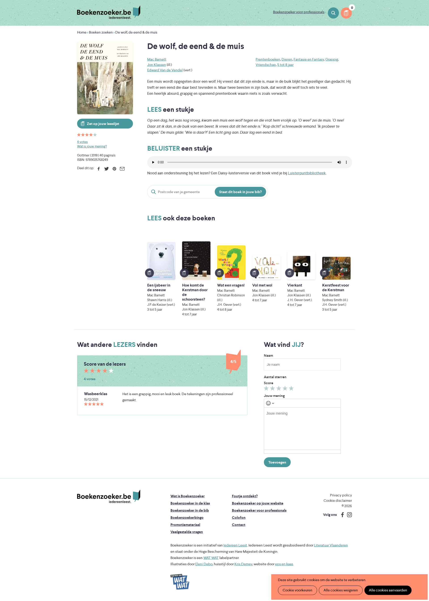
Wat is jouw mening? (92, 146)
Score (268, 383)
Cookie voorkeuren (297, 590)
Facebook (99, 168)
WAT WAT (211, 557)
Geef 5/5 (292, 389)
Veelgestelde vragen (186, 531)
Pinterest (114, 168)
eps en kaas (284, 564)
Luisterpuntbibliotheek (307, 173)
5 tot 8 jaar (285, 64)
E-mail (122, 168)
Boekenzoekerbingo (187, 517)
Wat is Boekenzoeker (187, 496)
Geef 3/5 (279, 389)
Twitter (106, 168)
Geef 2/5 (273, 389)
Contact (238, 524)
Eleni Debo (203, 564)
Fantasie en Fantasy (309, 59)
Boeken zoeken (333, 13)
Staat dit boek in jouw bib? (240, 192)
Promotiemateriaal (185, 524)
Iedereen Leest (235, 545)
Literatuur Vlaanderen (331, 545)
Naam (268, 355)
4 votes (82, 142)
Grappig (331, 59)
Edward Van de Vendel (165, 70)
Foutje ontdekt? (245, 496)
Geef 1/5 (267, 389)
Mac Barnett (156, 59)
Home (81, 32)
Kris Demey (243, 564)
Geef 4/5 (286, 389)
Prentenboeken (268, 59)
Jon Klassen (156, 64)
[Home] (108, 496)
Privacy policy (341, 495)
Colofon (239, 517)
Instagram (348, 514)
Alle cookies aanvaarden (388, 590)
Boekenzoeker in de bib (189, 510)
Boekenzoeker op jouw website (257, 503)
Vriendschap (266, 64)
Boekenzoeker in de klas (190, 503)
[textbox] (302, 428)
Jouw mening (274, 395)
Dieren (287, 59)
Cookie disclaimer (338, 500)
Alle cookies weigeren (341, 590)
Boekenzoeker (108, 12)
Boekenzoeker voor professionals (298, 12)
